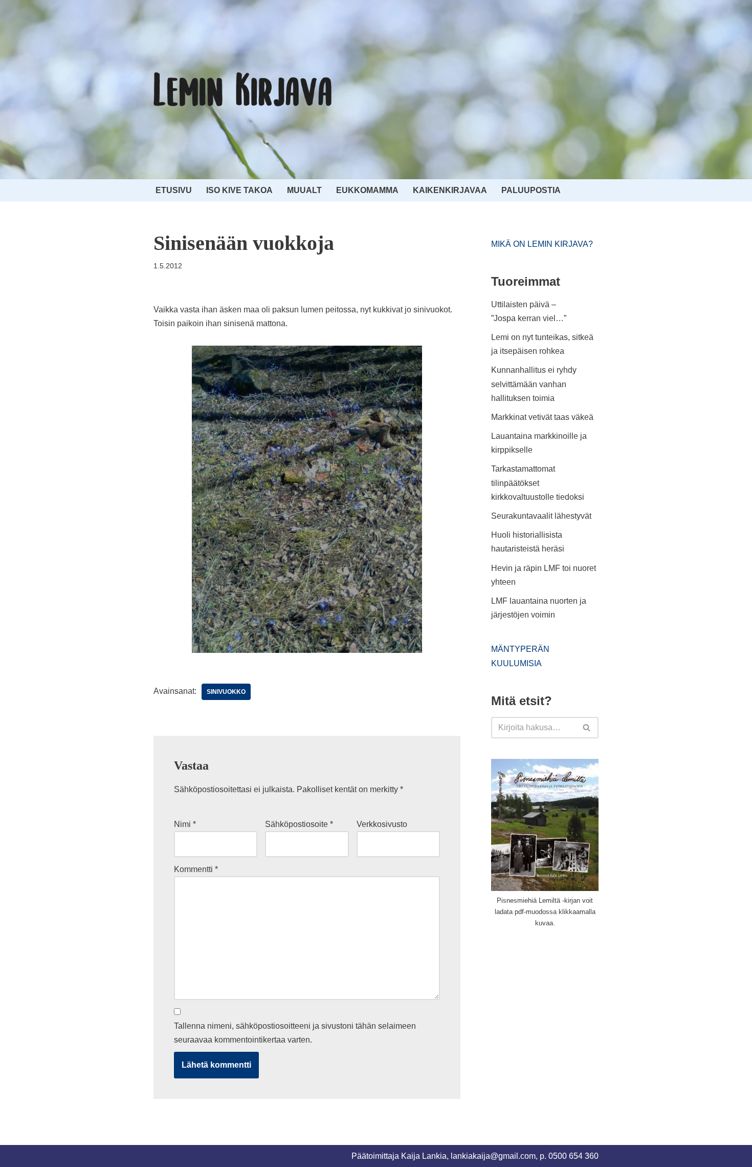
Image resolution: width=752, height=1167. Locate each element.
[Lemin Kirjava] (243, 90)
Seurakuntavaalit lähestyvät (541, 516)
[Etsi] (587, 727)
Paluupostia (531, 190)
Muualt (304, 190)
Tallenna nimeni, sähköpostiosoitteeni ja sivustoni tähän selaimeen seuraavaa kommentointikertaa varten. (295, 1033)
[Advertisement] (568, 1013)
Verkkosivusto (382, 824)
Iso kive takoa (239, 190)
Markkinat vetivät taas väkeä (542, 417)
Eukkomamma (367, 190)
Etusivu (174, 190)
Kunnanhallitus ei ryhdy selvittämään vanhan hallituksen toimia (534, 384)
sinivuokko (226, 691)
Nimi (185, 824)
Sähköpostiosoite (299, 824)
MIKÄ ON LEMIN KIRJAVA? (542, 244)
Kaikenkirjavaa (450, 190)
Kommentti (196, 869)
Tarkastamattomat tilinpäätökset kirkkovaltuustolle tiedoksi (537, 482)
